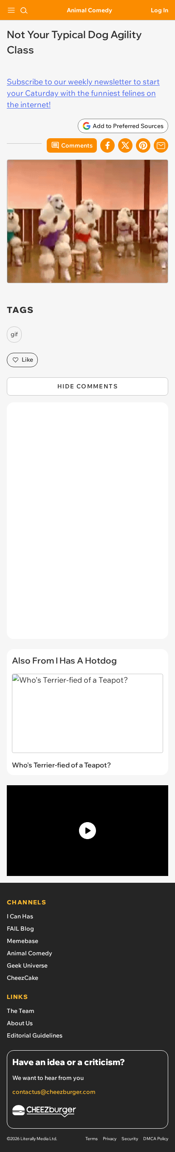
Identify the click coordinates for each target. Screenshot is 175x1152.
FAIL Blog (20, 928)
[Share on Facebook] (107, 145)
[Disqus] (87, 525)
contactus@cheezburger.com (54, 1092)
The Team (20, 1011)
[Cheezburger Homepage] (87, 1112)
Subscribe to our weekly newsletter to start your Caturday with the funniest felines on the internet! (83, 93)
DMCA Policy (155, 1138)
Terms (91, 1138)
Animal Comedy (89, 10)
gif (14, 334)
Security (129, 1138)
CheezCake (22, 978)
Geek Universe (27, 965)
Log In (159, 10)
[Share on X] (125, 145)
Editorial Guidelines (34, 1035)
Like (27, 359)
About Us (20, 1023)
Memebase (22, 941)
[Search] (24, 10)
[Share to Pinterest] (143, 145)
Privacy (109, 1138)
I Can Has (20, 916)
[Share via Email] (161, 145)
